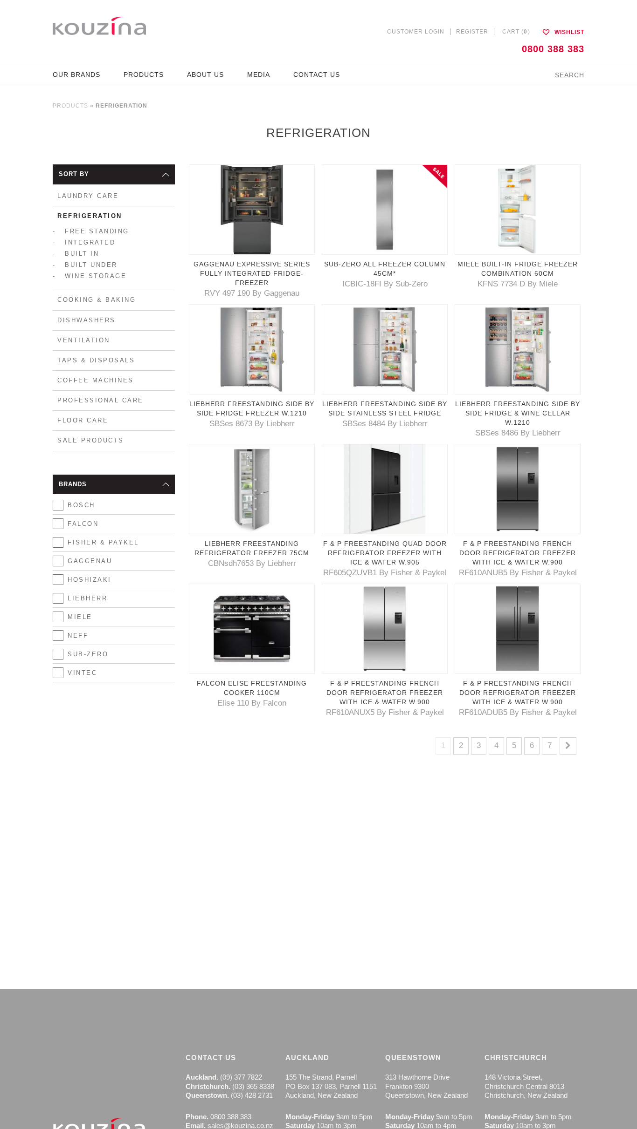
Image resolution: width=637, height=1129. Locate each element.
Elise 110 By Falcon (251, 703)
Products (144, 74)
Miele (80, 616)
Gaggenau (90, 561)
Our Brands (76, 74)
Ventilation (83, 340)
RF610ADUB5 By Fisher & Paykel (518, 712)
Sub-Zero (88, 654)
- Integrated (84, 242)
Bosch (81, 505)
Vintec (82, 672)
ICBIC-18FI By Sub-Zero (385, 283)
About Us (205, 74)
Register (472, 31)
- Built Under (85, 264)
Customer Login (415, 31)
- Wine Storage (89, 275)
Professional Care (100, 400)
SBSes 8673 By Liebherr (252, 423)
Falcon (83, 523)
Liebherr (87, 598)
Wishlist (568, 32)
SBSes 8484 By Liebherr (385, 423)
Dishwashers (86, 320)
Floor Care (82, 420)
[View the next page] (568, 745)
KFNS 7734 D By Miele (518, 283)
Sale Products (90, 440)
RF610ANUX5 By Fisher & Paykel (385, 712)
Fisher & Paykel (103, 542)
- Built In (76, 253)
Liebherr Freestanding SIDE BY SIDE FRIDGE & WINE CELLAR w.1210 (517, 413)
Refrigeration (89, 215)
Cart (516, 31)
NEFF (78, 635)
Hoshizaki (89, 579)
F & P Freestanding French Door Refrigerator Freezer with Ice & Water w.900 (517, 553)
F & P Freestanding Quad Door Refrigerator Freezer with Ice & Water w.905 (385, 553)
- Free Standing (91, 231)
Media (258, 74)
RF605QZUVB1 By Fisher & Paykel (384, 572)
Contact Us (316, 74)
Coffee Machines (95, 380)
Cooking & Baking (96, 299)
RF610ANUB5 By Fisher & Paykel (518, 572)
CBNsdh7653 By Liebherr (252, 563)
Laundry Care (87, 195)
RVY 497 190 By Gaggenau (251, 293)
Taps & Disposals (96, 360)
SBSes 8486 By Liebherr (518, 432)
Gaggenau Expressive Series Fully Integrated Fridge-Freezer (252, 273)
